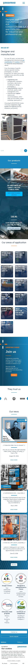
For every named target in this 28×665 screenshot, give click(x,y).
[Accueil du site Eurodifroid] (9, 3)
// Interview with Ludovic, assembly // (14, 542)
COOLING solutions (14, 228)
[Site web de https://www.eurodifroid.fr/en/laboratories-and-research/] (5, 398)
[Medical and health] (17, 303)
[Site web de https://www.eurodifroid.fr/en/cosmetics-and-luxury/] (14, 398)
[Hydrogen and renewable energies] (17, 261)
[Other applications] (2, 331)
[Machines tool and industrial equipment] (17, 275)
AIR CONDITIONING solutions (14, 194)
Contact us (14, 632)
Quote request (14, 636)
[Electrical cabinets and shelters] (2, 303)
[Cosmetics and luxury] (2, 317)
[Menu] (24, 3)
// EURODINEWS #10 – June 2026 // (14, 493)
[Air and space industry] (2, 261)
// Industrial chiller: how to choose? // (14, 445)
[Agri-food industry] (2, 289)
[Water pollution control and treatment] (17, 317)
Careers (14, 375)
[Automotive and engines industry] (2, 275)
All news (14, 564)
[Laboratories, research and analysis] (17, 289)
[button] (25, 150)
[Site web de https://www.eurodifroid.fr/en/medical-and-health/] (22, 398)
